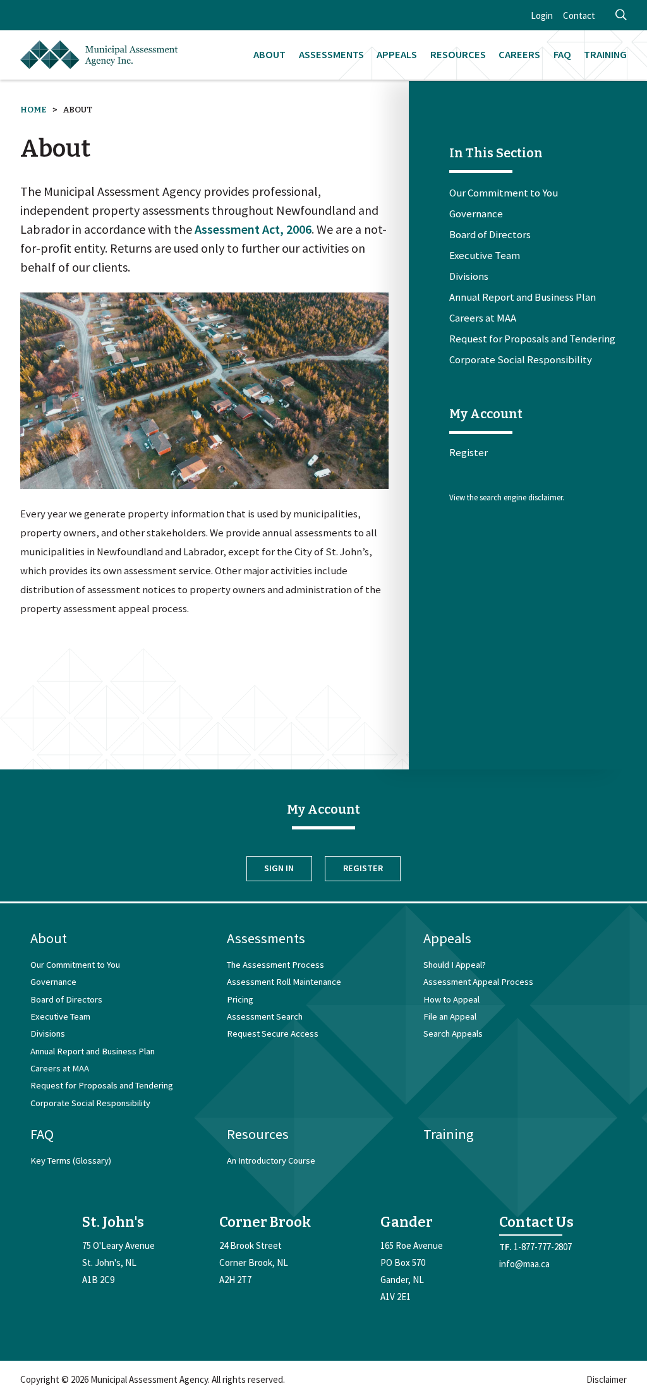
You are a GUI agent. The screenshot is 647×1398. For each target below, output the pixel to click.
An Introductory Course (271, 1160)
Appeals (397, 54)
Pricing (240, 999)
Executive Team (484, 256)
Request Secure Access (272, 1033)
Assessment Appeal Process (478, 981)
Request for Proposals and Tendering (532, 339)
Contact (579, 15)
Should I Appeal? (454, 964)
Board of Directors (490, 235)
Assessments (331, 54)
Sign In (279, 868)
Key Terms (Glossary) (70, 1160)
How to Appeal (451, 999)
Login (542, 15)
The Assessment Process (275, 964)
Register (468, 452)
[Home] (99, 54)
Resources (458, 54)
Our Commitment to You (503, 193)
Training (605, 54)
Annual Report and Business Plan (522, 297)
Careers (519, 54)
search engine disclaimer (521, 497)
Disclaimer (606, 1379)
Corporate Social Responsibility (520, 360)
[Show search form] (621, 15)
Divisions (468, 276)
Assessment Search (265, 1016)
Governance (476, 214)
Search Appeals (453, 1033)
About (269, 54)
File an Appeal (449, 1016)
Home (33, 109)
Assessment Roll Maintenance (284, 981)
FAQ (562, 54)
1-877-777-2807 (543, 1247)
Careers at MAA (482, 318)
